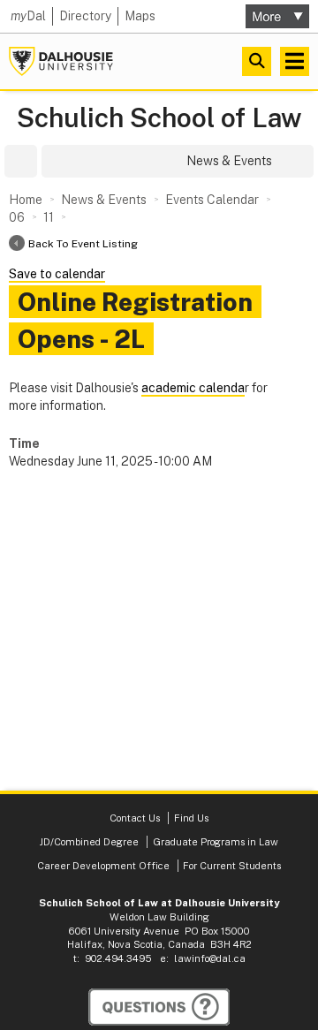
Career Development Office (103, 866)
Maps (140, 16)
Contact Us (136, 818)
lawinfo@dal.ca (210, 958)
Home (25, 200)
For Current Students (232, 866)
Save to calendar (57, 274)
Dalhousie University (61, 61)
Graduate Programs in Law (215, 842)
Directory (85, 16)
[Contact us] (159, 1007)
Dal (28, 16)
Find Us (191, 818)
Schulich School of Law (159, 118)
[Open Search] (256, 61)
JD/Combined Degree (89, 842)
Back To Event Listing (83, 244)
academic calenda (193, 388)
